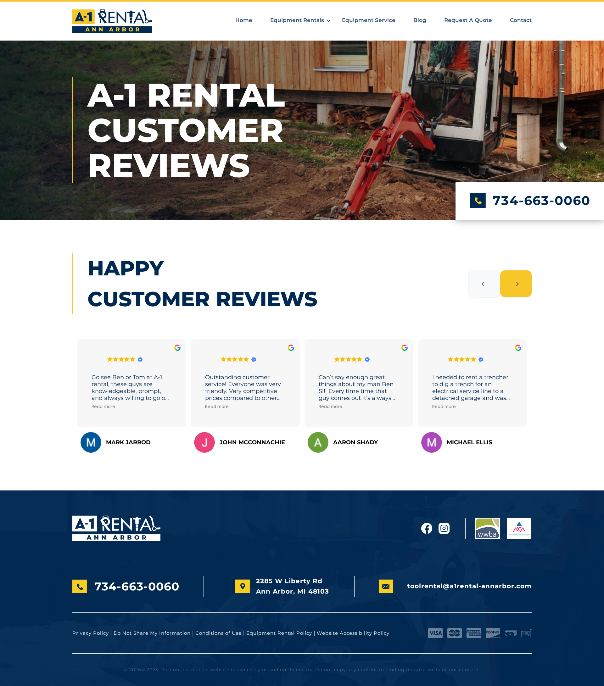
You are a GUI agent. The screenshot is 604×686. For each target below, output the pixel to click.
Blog (419, 20)
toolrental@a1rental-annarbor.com (469, 586)
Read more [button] (103, 407)
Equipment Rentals (297, 20)
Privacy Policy (90, 633)
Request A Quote (468, 20)
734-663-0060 (541, 200)
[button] (484, 283)
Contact (521, 20)
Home (243, 20)
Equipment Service (368, 20)
